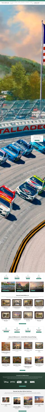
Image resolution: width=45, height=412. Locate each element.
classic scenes (26, 297)
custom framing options (20, 297)
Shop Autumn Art (22, 370)
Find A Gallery (38, 278)
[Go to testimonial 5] (22, 292)
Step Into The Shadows (37, 141)
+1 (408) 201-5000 (36, 2)
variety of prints (15, 297)
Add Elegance (28, 331)
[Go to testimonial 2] (20, 292)
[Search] (32, 3)
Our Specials (17, 278)
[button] (0, 138)
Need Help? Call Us (36, 3)
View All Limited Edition (22, 323)
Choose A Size (6, 331)
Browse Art (6, 278)
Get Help (28, 278)
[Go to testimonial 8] (24, 292)
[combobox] (21, 3)
